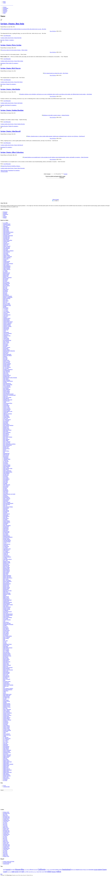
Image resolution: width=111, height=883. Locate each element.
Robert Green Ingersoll (7, 667)
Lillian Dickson (6, 549)
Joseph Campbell (6, 522)
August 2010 (5, 849)
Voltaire (4, 736)
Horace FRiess (6, 450)
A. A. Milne (5, 222)
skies (32, 871)
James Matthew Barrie (7, 471)
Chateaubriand (6, 328)
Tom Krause (5, 723)
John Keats (5, 509)
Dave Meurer (5, 345)
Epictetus (5, 382)
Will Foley (5, 758)
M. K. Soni (5, 560)
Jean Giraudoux (6, 478)
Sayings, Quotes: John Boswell (10, 131)
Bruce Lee (5, 301)
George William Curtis (7, 411)
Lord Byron (5, 554)
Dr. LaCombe (6, 368)
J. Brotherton (5, 457)
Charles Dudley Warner (8, 321)
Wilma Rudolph (6, 774)
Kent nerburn (5, 534)
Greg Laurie (5, 418)
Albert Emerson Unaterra (8, 232)
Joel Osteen (5, 492)
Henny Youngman (6, 432)
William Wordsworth (7, 772)
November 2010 (6, 845)
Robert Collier (6, 664)
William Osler (6, 766)
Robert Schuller (6, 673)
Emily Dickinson (6, 379)
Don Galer (5, 359)
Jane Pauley (5, 476)
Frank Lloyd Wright (7, 397)
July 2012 (5, 822)
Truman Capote (6, 728)
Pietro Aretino (9, 63)
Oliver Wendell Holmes (8, 613)
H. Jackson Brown (7, 419)
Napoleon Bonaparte (7, 600)
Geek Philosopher (7, 35)
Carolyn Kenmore (6, 314)
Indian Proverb (6, 454)
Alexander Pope (6, 237)
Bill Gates (5, 288)
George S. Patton (6, 407)
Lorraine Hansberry (7, 556)
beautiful (8, 869)
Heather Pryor (6, 427)
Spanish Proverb (6, 701)
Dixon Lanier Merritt (7, 355)
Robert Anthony (6, 659)
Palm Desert (9, 871)
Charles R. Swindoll (7, 326)
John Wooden (6, 518)
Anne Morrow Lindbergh (8, 250)
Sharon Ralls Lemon (7, 694)
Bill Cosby (5, 286)
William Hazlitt (6, 765)
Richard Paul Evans (7, 655)
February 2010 (6, 856)
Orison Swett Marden (7, 617)
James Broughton (6, 466)
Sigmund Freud (6, 696)
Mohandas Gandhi (7, 594)
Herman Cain (6, 447)
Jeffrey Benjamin (6, 484)
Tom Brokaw (5, 722)
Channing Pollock (6, 318)
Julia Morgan (5, 527)
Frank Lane (5, 396)
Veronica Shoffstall (7, 730)
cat (46, 869)
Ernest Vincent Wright (7, 384)
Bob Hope (5, 293)
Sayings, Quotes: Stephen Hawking (12, 110)
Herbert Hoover (6, 446)
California (41, 869)
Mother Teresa (6, 597)
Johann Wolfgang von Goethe (9, 494)
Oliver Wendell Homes (7, 615)
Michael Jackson (6, 587)
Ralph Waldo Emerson (7, 647)
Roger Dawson (6, 675)
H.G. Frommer (6, 420)
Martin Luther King (7, 576)
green (56, 869)
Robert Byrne (6, 662)
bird (11, 869)
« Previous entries (4, 171)
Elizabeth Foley (6, 376)
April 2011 (5, 840)
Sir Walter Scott (6, 697)
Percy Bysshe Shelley (7, 636)
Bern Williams (6, 284)
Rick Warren (3, 84)
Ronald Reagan (6, 676)
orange (100, 869)
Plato (4, 639)
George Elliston (6, 405)
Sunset (38, 871)
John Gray (5, 505)
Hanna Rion (5, 423)
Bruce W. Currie (6, 303)
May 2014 (5, 814)
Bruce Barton (6, 300)
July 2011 (5, 836)
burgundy (36, 869)
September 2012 (6, 820)
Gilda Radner (6, 414)
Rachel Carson (6, 645)
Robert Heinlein (6, 668)
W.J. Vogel (5, 740)
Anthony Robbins (6, 257)
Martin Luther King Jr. (7, 577)
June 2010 (5, 851)
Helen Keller (5, 431)
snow (35, 871)
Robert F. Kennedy (7, 665)
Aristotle (5, 260)
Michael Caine (6, 586)
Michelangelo (6, 589)
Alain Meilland (6, 227)
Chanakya (5, 317)
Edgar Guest (5, 372)
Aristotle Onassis (6, 261)
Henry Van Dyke (6, 442)
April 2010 (5, 854)
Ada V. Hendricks (6, 225)
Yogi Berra (5, 779)
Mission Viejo (85, 869)
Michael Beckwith (7, 583)
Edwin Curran (6, 374)
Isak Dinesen (5, 456)
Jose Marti (5, 519)
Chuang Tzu (5, 329)
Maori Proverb (6, 566)
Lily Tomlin (5, 551)
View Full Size (53, 31)
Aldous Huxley (6, 234)
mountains (91, 869)
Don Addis (5, 357)
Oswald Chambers (7, 619)
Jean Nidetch (5, 480)
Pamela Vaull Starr (7, 623)
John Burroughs (6, 497)
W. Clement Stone (6, 738)
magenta (78, 869)
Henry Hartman (6, 439)
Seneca (4, 693)
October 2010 (6, 847)
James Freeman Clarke (7, 468)
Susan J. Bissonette (7, 709)
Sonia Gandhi (6, 700)
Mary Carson (5, 579)
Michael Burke (6, 584)
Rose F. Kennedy (6, 679)
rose (27, 871)
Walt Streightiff (6, 746)
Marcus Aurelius (6, 567)
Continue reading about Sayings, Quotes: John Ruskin (11, 103)
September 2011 (6, 834)
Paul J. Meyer (6, 629)
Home (4, 1)
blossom (18, 869)
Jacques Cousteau (6, 464)
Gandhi (4, 402)
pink (13, 871)
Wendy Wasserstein (7, 754)
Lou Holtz (5, 558)
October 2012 (6, 819)
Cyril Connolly (6, 339)
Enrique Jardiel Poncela (8, 381)
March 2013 (5, 815)
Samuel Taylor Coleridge (8, 684)
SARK (4, 691)
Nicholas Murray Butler (8, 604)
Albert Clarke (6, 229)
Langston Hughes (6, 541)
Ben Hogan (5, 279)
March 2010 (5, 855)
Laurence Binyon (6, 544)
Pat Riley (5, 625)
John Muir (5, 512)
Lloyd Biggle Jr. (6, 552)
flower (53, 869)
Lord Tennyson (6, 555)
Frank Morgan (6, 398)
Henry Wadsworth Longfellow (9, 444)
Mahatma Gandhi (6, 562)
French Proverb (6, 400)
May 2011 (5, 838)
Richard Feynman (6, 653)
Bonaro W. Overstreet (7, 296)
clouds (48, 869)
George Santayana (7, 409)
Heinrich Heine (6, 428)
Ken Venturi (5, 533)
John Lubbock (6, 510)
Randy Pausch (6, 648)
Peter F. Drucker (6, 637)
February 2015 (6, 812)
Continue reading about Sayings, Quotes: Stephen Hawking (13, 124)
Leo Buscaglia (6, 546)
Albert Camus (6, 228)
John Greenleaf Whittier (8, 506)
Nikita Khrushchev (7, 606)
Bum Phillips (5, 307)
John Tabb (5, 517)
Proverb (4, 641)
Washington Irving (7, 752)
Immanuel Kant (6, 453)
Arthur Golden (6, 264)
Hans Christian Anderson (8, 425)
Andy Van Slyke (6, 247)
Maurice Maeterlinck (7, 581)
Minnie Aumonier (6, 593)
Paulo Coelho (6, 632)
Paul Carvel (5, 626)
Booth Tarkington (6, 298)
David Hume (5, 348)
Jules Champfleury (7, 525)
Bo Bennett (5, 290)
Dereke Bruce (6, 352)
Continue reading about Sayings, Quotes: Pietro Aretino (12, 61)
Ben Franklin (5, 278)
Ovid (4, 620)
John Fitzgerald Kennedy (8, 503)
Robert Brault (6, 660)
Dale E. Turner (6, 342)
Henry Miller (5, 440)
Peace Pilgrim (6, 633)
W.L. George (5, 742)
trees (40, 871)
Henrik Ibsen (5, 435)
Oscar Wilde (5, 618)
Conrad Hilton (6, 338)
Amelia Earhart (6, 241)
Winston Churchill (6, 775)
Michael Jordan (6, 588)
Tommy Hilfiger (6, 725)
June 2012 (5, 823)
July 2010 (5, 850)
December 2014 (6, 813)
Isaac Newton (6, 455)
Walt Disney (5, 745)
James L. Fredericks (7, 470)
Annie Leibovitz (6, 251)
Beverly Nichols (6, 285)
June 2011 (5, 837)
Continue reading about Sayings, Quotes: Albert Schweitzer (13, 168)
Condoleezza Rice (6, 335)
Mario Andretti (6, 572)
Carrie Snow (5, 315)
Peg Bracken (5, 634)
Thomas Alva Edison (7, 712)
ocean (95, 869)
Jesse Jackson (6, 485)
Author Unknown (6, 269)
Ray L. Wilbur (6, 651)
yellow (58, 871)
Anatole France (6, 243)
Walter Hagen (6, 749)
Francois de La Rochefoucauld (9, 395)
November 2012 (6, 817)
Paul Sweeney (6, 631)
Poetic (4, 13)
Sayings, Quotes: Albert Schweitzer (12, 152)
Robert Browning (6, 661)
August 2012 (5, 821)
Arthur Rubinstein (6, 265)
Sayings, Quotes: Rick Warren (10, 68)
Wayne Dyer (5, 753)
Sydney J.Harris (6, 710)
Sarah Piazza (5, 690)
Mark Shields (5, 573)
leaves (74, 869)
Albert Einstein (6, 230)
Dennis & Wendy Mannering (9, 350)
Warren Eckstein (6, 751)
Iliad (4, 452)
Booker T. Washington (7, 297)
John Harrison (6, 508)
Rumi (4, 680)
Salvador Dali (6, 682)
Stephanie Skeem (6, 703)
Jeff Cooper (5, 482)
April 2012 (5, 826)
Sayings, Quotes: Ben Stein (12, 23)
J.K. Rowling (6, 461)
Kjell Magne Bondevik (7, 537)
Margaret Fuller (6, 568)
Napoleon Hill (6, 601)
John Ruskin (7, 105)
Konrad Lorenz (6, 538)
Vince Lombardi (6, 733)
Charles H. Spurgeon (7, 322)
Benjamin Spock (6, 283)
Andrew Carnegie (6, 246)
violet (43, 871)
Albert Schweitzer (4, 170)
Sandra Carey (6, 686)
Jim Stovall (5, 489)
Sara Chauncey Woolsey (8, 688)
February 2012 (6, 828)
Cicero (4, 331)
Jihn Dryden (5, 487)
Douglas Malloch (6, 364)
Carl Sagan (5, 313)
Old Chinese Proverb (7, 611)
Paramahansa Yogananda (8, 624)
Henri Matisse (6, 433)
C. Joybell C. (5, 308)
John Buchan (5, 496)
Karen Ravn (5, 530)
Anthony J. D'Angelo (7, 256)
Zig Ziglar (5, 780)
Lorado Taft (5, 553)
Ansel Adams (6, 254)
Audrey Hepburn (6, 268)
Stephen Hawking (4, 126)
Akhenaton (5, 226)
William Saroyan (6, 768)
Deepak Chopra (6, 349)
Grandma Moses (6, 417)
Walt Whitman (6, 747)
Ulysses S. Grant (6, 729)
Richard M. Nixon (7, 654)
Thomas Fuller (6, 716)
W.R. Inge (5, 743)
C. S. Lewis (5, 310)
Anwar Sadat (5, 258)
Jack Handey (5, 463)
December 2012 (6, 816)
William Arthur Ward (7, 761)
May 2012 (5, 824)
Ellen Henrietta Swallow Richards (10, 377)
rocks (25, 871)
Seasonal (5, 11)
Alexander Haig (6, 236)
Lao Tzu (5, 542)
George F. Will (6, 406)
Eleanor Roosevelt (7, 375)
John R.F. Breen (6, 513)
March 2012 (5, 827)
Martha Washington (7, 575)
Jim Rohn (5, 488)
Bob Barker (5, 291)
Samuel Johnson (6, 683)
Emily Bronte (6, 378)
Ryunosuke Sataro (6, 681)
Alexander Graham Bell (8, 235)
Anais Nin (5, 242)
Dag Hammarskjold (7, 340)
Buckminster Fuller (7, 305)
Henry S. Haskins (6, 441)
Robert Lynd (5, 671)
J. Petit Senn (5, 460)
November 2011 (6, 831)
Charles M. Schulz (7, 325)
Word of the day (6, 778)
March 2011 (5, 841)
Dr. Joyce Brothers (7, 367)
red (23, 871)
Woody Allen (5, 776)
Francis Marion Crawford (8, 393)
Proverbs (5, 643)
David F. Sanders (6, 347)
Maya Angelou (6, 582)
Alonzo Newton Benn (7, 240)
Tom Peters (5, 724)
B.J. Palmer (5, 271)
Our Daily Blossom (7, 862)
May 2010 (5, 852)
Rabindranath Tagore (7, 644)
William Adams (6, 760)
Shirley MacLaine (6, 695)
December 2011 (6, 830)
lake (72, 869)
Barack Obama (6, 274)
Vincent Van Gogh (7, 735)
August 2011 (5, 835)
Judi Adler (5, 524)
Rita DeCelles (6, 658)
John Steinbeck (6, 516)
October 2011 (6, 833)
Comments (6, 786)
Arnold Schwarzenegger (8, 263)
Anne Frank (5, 249)
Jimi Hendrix (5, 490)
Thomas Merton (6, 718)
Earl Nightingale (6, 370)
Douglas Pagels (6, 366)
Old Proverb (5, 612)
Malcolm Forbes (6, 565)
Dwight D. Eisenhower (8, 369)
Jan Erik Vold (6, 474)
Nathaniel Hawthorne (7, 602)
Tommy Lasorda (6, 726)
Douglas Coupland (7, 363)
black (14, 869)
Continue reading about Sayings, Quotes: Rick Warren (12, 82)
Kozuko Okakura (6, 539)
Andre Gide (5, 244)
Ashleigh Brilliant (6, 267)
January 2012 (6, 829)
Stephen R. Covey (7, 707)
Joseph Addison (6, 520)
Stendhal (5, 702)
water (45, 871)
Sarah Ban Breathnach (7, 689)
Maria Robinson (6, 569)
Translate (65, 173)
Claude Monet (6, 332)
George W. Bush (6, 410)
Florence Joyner (6, 390)
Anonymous (5, 253)
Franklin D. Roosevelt (7, 399)
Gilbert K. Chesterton (7, 413)
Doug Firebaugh (6, 362)
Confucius (5, 336)
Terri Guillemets (6, 711)
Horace (4, 449)
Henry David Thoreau (7, 437)
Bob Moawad (6, 294)
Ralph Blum (5, 646)
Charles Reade (6, 327)
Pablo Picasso (6, 622)
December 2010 (6, 844)
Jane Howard (5, 475)
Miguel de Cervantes (7, 590)
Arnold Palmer (6, 262)
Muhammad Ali (6, 598)
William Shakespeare (7, 769)
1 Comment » (11, 40)
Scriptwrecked (6, 863)
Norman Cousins (6, 608)
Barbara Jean (5, 276)
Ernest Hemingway (7, 383)
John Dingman (6, 499)
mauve (81, 869)
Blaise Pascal (5, 289)
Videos (4, 732)
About (4, 2)
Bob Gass (5, 292)
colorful (50, 869)
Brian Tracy (5, 299)
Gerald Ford (5, 412)
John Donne (5, 501)
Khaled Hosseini (6, 535)
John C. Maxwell (6, 498)
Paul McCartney (6, 630)
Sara (4, 687)
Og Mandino (5, 610)
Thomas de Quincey (7, 715)
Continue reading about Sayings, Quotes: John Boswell (12, 145)
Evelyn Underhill (6, 385)
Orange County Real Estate (8, 861)
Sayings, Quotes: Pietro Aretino (11, 45)
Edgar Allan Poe (6, 371)
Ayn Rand (5, 270)
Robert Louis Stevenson (8, 669)
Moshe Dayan (6, 596)
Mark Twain (5, 574)
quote (20, 871)
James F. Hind (6, 467)
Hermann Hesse (6, 448)
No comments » (15, 63)
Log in (4, 785)
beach (4, 869)
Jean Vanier (5, 481)
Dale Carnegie (6, 341)
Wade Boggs (5, 744)
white (49, 871)
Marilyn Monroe (6, 570)
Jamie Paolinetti (6, 473)
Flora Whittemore (6, 389)
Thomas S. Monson (7, 719)
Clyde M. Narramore (7, 333)
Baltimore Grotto (6, 272)
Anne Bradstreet (6, 248)
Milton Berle (5, 591)
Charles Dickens (6, 320)
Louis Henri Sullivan (7, 559)
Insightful (5, 9)
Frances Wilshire (6, 391)
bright (25, 869)
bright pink (28, 869)
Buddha (4, 306)
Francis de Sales (6, 392)
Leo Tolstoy (5, 547)
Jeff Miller (5, 483)
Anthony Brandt (6, 255)
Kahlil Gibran (6, 528)
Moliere (4, 595)
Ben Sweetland (6, 282)
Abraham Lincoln (6, 223)
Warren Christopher (7, 750)
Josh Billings (5, 523)
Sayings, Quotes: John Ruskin (10, 89)
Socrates (4, 698)
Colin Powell (5, 334)
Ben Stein (2, 40)
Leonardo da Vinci (7, 548)
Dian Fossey (5, 353)
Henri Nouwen (6, 434)
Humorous (5, 10)
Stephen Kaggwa (6, 705)
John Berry (5, 495)
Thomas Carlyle (6, 714)
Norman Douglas (6, 609)
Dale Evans (5, 343)
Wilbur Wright (6, 757)
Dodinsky (5, 356)
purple (16, 871)
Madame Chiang (6, 561)
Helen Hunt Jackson (7, 430)
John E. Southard (6, 502)
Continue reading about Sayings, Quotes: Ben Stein (11, 37)
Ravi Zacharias (6, 650)
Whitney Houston (6, 755)
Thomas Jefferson (6, 717)
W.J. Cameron (6, 739)
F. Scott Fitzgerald (6, 386)
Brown (31, 869)
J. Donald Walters (6, 459)
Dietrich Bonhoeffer (7, 354)
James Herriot (6, 469)
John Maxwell (6, 511)
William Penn (6, 767)
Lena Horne (5, 545)
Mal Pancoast (6, 563)
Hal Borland (5, 421)
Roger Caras (5, 674)
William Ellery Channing (8, 764)
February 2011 (6, 842)
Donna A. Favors (6, 361)
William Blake (6, 762)
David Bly (5, 346)
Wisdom (4, 7)
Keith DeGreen (6, 531)
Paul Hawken (6, 627)
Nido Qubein (5, 605)
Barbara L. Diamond (7, 277)
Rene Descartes (6, 652)
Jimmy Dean (5, 491)
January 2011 (5, 843)
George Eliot (5, 404)
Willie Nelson (6, 773)
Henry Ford (5, 438)
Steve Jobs (5, 708)
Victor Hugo (5, 731)
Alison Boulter (6, 239)
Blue (22, 869)
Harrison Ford (6, 426)
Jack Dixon (5, 462)
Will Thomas (5, 759)
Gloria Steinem (6, 416)
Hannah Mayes (6, 424)
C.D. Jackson (6, 311)
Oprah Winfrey (6, 616)
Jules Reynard (6, 526)
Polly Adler (5, 640)
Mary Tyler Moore (7, 580)
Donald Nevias (6, 360)
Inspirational (5, 8)
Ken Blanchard (6, 532)
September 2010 (6, 848)
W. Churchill (5, 737)
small (34, 871)
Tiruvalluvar (5, 721)
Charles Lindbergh (7, 324)
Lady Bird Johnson (7, 540)
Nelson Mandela (6, 603)
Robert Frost (5, 666)
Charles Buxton (6, 319)
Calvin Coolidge (6, 312)
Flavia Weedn (6, 388)
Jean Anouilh (5, 477)
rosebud (29, 871)
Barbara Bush (6, 275)
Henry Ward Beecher (7, 445)
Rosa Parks (5, 677)
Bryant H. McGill (6, 304)
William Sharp (6, 771)
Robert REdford (6, 672)
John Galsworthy (6, 504)
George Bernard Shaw (7, 403)
